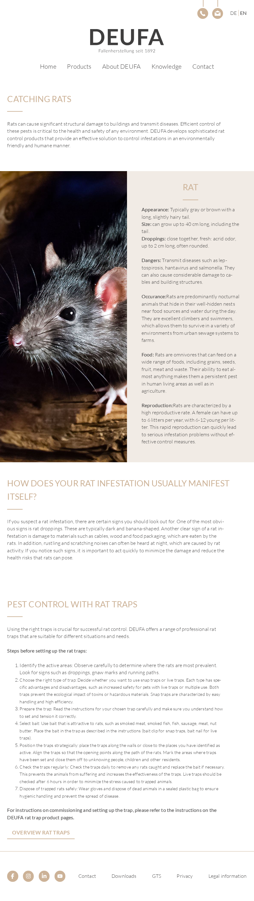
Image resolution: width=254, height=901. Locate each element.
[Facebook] (12, 876)
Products (79, 66)
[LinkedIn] (44, 876)
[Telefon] (202, 13)
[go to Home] (127, 41)
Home (48, 66)
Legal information (227, 876)
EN (243, 13)
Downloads (124, 876)
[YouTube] (60, 876)
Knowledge (166, 66)
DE (233, 13)
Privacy (185, 876)
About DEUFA (121, 66)
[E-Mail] (217, 13)
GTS (156, 876)
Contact (203, 66)
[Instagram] (28, 876)
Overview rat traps (41, 832)
